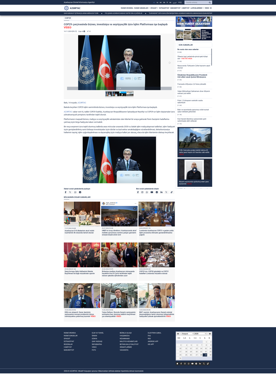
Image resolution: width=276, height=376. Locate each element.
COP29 (68, 18)
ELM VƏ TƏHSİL (98, 333)
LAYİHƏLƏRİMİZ (197, 8)
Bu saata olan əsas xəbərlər (188, 49)
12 (191, 348)
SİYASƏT (153, 8)
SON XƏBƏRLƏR (186, 45)
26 (191, 355)
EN (161, 2)
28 (201, 355)
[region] (194, 118)
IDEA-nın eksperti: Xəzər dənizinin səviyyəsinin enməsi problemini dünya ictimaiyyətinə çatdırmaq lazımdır (80, 314)
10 (180, 348)
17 (180, 352)
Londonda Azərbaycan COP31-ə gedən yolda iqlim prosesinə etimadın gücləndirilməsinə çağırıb (156, 233)
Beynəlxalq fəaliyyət (129, 344)
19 (191, 352)
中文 (180, 2)
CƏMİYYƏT (186, 8)
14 (201, 348)
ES (170, 2)
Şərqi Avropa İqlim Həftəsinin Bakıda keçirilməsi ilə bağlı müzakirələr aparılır (80, 272)
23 (210, 352)
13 (197, 348)
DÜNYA (94, 339)
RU (157, 2)
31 (180, 358)
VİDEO (207, 8)
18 (186, 352)
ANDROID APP (153, 341)
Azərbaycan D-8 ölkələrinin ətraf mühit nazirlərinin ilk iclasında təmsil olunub (79, 232)
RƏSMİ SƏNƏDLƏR (141, 8)
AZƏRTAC (82, 103)
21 (201, 352)
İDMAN (94, 336)
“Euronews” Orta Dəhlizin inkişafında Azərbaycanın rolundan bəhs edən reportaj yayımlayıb (164, 13)
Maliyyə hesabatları (128, 341)
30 (210, 355)
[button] (119, 62)
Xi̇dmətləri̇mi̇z (126, 347)
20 (197, 352)
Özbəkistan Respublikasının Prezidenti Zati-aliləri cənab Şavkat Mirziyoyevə (192, 76)
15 (206, 348)
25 (186, 355)
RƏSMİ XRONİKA (127, 8)
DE (164, 2)
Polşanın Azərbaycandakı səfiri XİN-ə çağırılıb (102, 13)
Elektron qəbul (154, 333)
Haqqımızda (125, 336)
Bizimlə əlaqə (126, 333)
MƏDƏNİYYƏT (175, 8)
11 (186, 348)
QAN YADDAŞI (97, 341)
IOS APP (151, 344)
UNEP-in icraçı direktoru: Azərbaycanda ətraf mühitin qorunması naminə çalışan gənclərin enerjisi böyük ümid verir (119, 233)
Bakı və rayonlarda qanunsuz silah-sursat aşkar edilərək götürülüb (193, 111)
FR (167, 2)
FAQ (149, 336)
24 (180, 355)
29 (206, 355)
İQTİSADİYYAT (164, 8)
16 (210, 348)
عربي (175, 2)
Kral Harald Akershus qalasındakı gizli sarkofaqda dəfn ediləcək (191, 120)
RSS (149, 339)
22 (206, 352)
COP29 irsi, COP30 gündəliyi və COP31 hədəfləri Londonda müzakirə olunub (154, 272)
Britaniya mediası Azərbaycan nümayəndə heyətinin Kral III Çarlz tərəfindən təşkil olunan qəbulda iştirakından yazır (118, 273)
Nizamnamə (125, 339)
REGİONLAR (68, 344)
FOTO (94, 350)
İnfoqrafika (97, 344)
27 (197, 355)
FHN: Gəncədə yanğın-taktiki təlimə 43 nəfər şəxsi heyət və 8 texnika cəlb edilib (194, 152)
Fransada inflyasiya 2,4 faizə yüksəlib (191, 84)
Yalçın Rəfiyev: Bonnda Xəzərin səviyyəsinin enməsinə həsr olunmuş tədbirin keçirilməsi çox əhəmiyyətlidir (119, 314)
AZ (154, 2)
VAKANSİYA (124, 350)
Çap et (80, 31)
